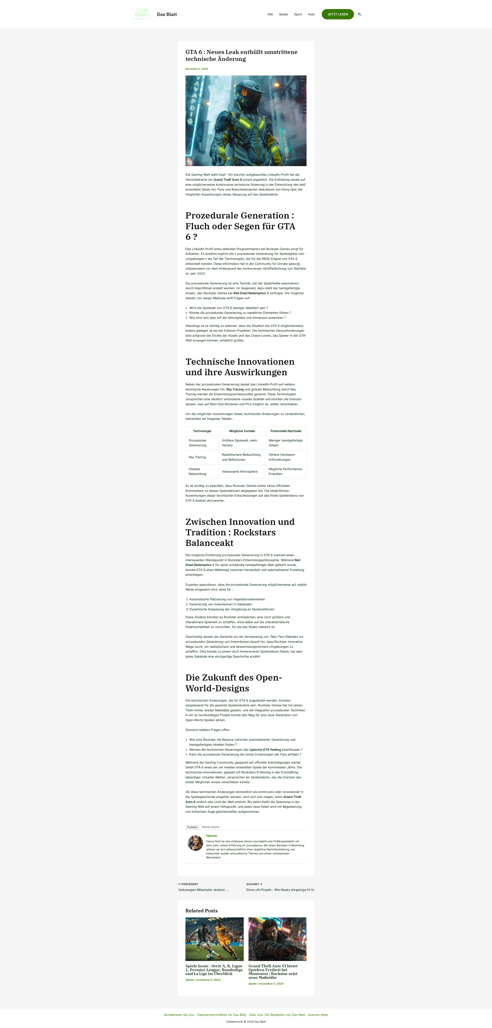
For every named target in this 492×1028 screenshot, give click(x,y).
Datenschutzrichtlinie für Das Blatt (221, 1015)
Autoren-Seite (318, 1015)
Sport (298, 14)
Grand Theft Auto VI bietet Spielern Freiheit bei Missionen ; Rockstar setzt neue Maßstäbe (273, 971)
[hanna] (195, 843)
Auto (311, 14)
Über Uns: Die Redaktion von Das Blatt (277, 1015)
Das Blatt (167, 14)
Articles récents (210, 827)
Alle (270, 14)
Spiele (283, 14)
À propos (192, 827)
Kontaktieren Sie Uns (179, 1015)
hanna (211, 836)
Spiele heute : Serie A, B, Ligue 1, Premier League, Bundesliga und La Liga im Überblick (214, 969)
